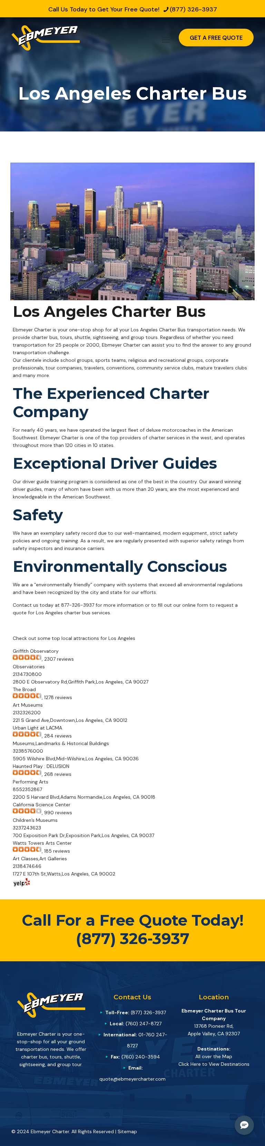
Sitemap (127, 1131)
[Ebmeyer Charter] (45, 37)
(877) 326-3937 (193, 9)
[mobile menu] (166, 38)
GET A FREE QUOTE (216, 38)
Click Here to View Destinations (213, 1064)
